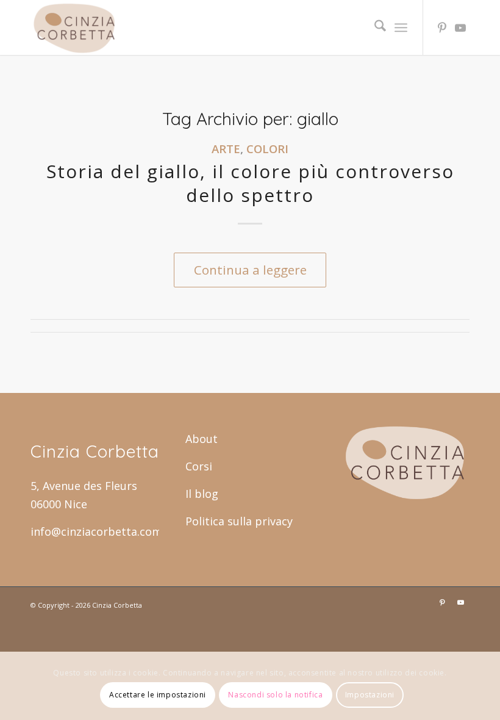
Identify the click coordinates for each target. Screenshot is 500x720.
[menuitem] (374, 27)
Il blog (201, 493)
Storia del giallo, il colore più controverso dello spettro (250, 183)
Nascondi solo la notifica (275, 694)
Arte (226, 148)
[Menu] (401, 27)
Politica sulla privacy (239, 521)
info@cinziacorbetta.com (96, 531)
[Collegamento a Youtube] (460, 27)
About (201, 438)
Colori (267, 148)
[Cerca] (374, 27)
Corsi (198, 466)
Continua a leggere (250, 269)
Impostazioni (370, 694)
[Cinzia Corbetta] (74, 27)
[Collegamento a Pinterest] (442, 27)
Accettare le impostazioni (157, 694)
